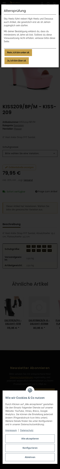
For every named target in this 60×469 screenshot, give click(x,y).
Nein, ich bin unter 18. (18, 52)
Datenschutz (26, 430)
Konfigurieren (30, 447)
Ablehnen (30, 457)
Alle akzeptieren (30, 438)
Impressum (11, 430)
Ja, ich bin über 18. (16, 60)
